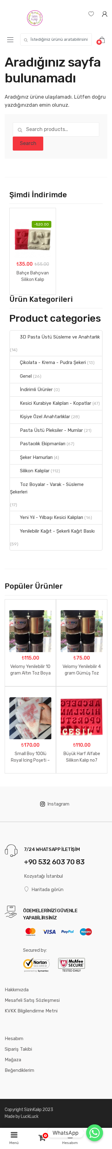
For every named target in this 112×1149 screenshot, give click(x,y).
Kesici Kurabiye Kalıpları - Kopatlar (55, 403)
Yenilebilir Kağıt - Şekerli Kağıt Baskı (57, 531)
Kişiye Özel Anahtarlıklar (45, 416)
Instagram (58, 804)
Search (28, 143)
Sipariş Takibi (18, 1049)
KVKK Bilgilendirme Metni (31, 1011)
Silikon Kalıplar (34, 471)
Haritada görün (47, 889)
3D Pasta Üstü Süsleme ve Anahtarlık (60, 337)
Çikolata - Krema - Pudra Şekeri (53, 362)
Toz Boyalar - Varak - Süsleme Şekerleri (47, 488)
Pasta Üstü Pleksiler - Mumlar (51, 430)
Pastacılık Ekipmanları (42, 443)
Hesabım (14, 1038)
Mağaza (13, 1060)
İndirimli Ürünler (36, 389)
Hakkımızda (17, 990)
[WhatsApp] (94, 1132)
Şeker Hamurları (36, 457)
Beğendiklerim (19, 1070)
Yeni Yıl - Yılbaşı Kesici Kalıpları (51, 517)
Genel (26, 376)
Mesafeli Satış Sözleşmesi (32, 1000)
